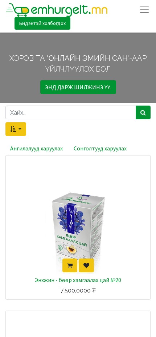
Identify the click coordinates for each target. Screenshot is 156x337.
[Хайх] (143, 112)
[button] (15, 129)
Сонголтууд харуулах (100, 148)
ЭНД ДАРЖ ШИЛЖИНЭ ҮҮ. (78, 87)
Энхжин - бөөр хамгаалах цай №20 (78, 279)
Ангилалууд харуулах (36, 148)
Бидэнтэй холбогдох (42, 23)
